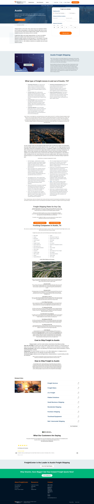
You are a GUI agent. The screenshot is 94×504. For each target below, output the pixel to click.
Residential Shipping (54, 407)
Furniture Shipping (54, 412)
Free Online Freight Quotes (40, 222)
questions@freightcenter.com (52, 497)
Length (54, 25)
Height (62, 25)
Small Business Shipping (56, 402)
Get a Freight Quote (20, 19)
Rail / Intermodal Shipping (56, 421)
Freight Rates (52, 388)
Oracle (51, 181)
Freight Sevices (53, 383)
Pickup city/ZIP (55, 18)
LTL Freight (51, 392)
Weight (71, 25)
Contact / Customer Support (19, 489)
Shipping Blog (33, 486)
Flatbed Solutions (53, 397)
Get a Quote (75, 2)
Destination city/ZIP (69, 18)
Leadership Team (17, 486)
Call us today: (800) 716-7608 (47, 5)
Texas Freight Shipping (55, 222)
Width (58, 25)
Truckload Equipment (55, 416)
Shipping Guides (33, 489)
